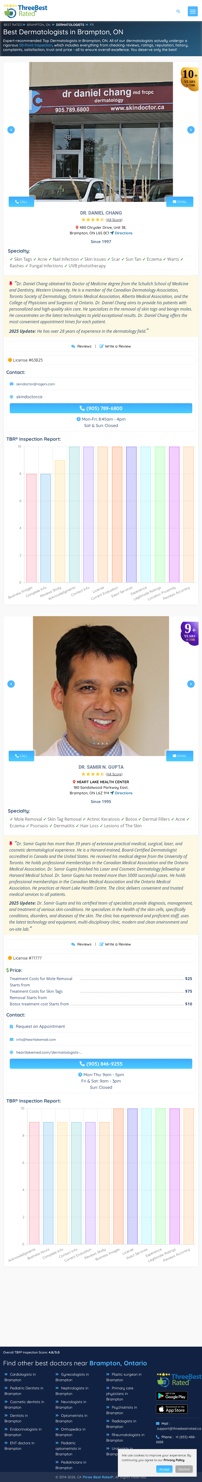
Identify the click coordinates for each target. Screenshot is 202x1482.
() (114, 219)
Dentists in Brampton (16, 1418)
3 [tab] (102, 743)
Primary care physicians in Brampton (119, 1394)
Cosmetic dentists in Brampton (24, 1404)
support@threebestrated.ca (179, 1428)
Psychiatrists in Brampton (121, 1410)
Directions (123, 233)
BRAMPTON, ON (38, 25)
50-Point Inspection (35, 45)
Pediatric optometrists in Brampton (68, 1448)
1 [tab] (98, 189)
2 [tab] (102, 189)
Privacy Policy (174, 1460)
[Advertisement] (101, 1309)
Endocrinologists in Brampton (23, 1432)
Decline (184, 1469)
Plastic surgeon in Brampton (124, 1377)
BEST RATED (13, 25)
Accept (164, 1469)
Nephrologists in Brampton (71, 1391)
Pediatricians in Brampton (70, 1465)
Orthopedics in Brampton (70, 1432)
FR (92, 25)
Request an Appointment (40, 1026)
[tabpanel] (101, 132)
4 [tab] (107, 743)
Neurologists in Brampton (70, 1404)
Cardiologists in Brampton (20, 1377)
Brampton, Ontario (118, 1363)
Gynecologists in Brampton (72, 1377)
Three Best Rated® (97, 1477)
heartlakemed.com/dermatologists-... (49, 1052)
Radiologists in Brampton (121, 1424)
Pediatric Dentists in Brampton (23, 1391)
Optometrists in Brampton (71, 1418)
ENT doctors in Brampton (19, 1446)
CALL (23, 202)
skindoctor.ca (29, 396)
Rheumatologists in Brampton (125, 1437)
